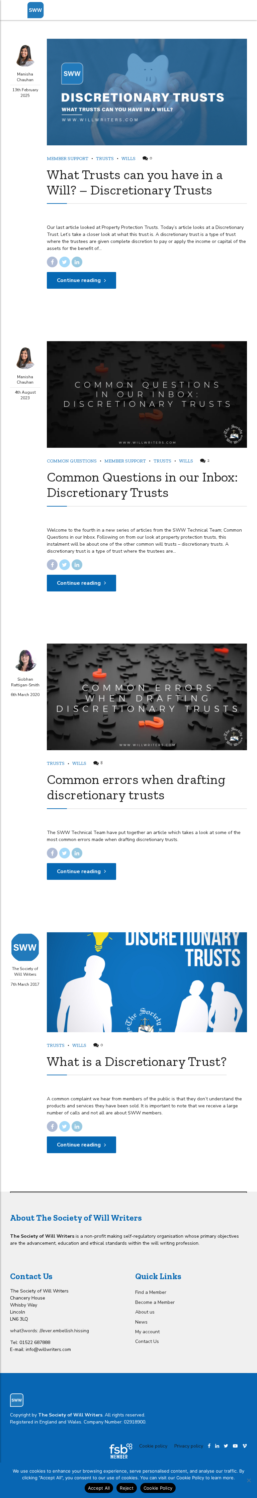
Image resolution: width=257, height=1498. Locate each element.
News (141, 1322)
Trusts (105, 158)
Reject (127, 1488)
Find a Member (150, 1292)
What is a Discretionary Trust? (137, 1061)
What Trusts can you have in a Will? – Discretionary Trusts (135, 182)
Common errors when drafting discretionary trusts (136, 787)
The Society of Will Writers (25, 971)
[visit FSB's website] (120, 1451)
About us (145, 1312)
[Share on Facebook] (52, 262)
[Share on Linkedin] (77, 262)
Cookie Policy (158, 1488)
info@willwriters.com (48, 1349)
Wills (128, 158)
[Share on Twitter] (64, 262)
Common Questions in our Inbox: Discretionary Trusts (142, 484)
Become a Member (155, 1302)
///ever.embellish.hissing (64, 1331)
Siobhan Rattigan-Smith (25, 682)
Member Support (67, 158)
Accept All (99, 1488)
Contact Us (147, 1341)
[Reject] (248, 1480)
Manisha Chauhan (25, 77)
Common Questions (72, 461)
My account (147, 1332)
